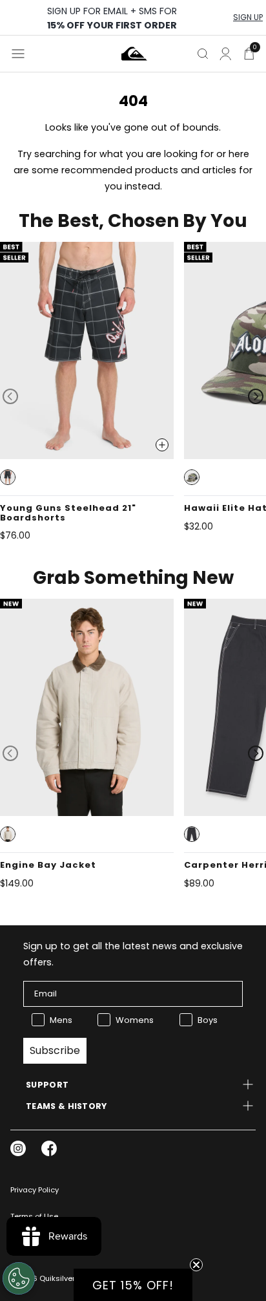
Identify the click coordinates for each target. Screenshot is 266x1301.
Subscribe (55, 1050)
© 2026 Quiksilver (42, 1278)
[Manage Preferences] (19, 1278)
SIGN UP (248, 17)
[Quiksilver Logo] (134, 54)
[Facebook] (49, 1148)
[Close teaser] (196, 1264)
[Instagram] (18, 1148)
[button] (7, 477)
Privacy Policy (34, 1190)
